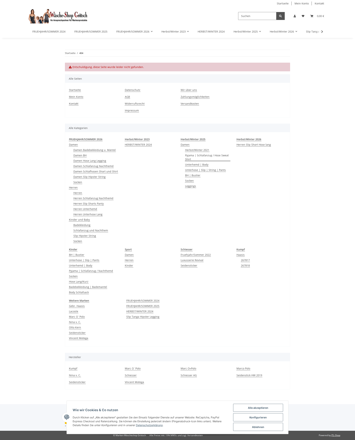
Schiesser (131, 375)
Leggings (190, 186)
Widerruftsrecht (135, 103)
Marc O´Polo (133, 368)
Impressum (132, 110)
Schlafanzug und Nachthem (90, 230)
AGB (127, 96)
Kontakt (319, 3)
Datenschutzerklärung (149, 425)
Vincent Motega (78, 338)
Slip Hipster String (84, 235)
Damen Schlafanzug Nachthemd (93, 166)
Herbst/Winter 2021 (197, 150)
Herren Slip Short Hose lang (253, 144)
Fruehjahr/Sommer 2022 (196, 254)
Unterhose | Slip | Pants (84, 260)
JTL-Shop (335, 435)
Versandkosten (190, 103)
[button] (295, 16)
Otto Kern (75, 327)
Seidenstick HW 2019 (249, 375)
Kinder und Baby (79, 219)
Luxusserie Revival (192, 260)
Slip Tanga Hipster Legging (142, 316)
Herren (73, 187)
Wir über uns (189, 90)
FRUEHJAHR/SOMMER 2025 (142, 306)
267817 (245, 260)
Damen (73, 144)
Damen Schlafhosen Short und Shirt (95, 171)
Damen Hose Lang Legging (89, 160)
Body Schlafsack (79, 292)
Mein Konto (302, 3)
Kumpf (73, 368)
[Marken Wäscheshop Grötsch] (57, 16)
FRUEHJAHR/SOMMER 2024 (142, 300)
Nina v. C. (75, 322)
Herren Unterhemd (85, 209)
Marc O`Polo (77, 316)
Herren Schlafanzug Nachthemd (93, 198)
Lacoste (73, 311)
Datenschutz (132, 90)
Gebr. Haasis (77, 306)
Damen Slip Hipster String (89, 177)
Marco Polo (243, 368)
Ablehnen (258, 427)
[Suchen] (280, 16)
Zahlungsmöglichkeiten (195, 96)
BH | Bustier (192, 175)
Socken (77, 182)
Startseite (283, 3)
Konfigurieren (258, 417)
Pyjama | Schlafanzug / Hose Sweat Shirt (207, 157)
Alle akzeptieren (258, 407)
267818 (245, 265)
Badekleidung (81, 225)
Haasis (240, 254)
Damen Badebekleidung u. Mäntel (94, 150)
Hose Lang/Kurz (78, 281)
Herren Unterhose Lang (87, 214)
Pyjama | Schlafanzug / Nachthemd (91, 271)
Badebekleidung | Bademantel (88, 287)
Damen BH (80, 155)
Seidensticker (189, 265)
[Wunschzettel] (303, 16)
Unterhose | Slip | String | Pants (205, 170)
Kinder (129, 265)
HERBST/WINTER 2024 (138, 144)
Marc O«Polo (188, 368)
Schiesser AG (189, 375)
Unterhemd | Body (196, 164)
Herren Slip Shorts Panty (88, 203)
